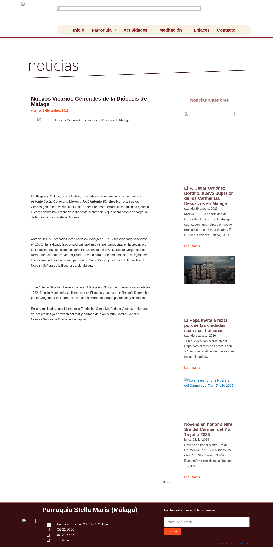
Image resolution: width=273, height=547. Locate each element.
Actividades (135, 30)
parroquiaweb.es (238, 543)
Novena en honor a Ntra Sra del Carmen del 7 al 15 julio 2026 (208, 429)
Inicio (78, 30)
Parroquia (102, 30)
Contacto (226, 30)
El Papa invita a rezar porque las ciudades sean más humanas (205, 325)
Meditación (170, 30)
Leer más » (192, 246)
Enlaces (202, 30)
